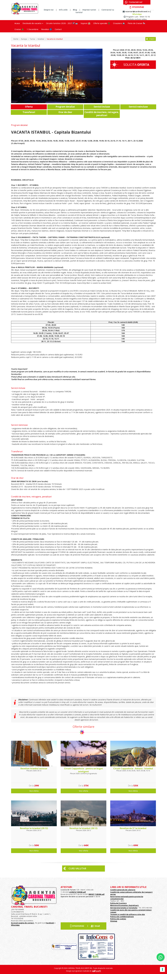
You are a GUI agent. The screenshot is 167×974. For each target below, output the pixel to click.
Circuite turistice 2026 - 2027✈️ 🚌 (62, 23)
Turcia (32, 39)
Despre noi (48, 9)
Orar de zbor (65, 112)
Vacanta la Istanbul (55, 39)
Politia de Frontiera (118, 903)
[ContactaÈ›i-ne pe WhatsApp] (160, 957)
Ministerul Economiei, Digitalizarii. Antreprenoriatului (124, 906)
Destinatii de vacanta (32, 23)
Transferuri (29, 112)
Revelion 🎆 (46, 29)
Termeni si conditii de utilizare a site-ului (127, 914)
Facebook (50, 923)
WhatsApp (137, 14)
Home (15, 39)
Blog (75, 9)
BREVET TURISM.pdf (97, 894)
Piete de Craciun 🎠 (136, 23)
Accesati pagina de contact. (22, 923)
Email (97, 926)
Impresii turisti (89, 9)
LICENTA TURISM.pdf (77, 892)
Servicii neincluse (138, 106)
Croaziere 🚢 (119, 23)
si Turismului (131, 908)
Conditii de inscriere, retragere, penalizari (102, 114)
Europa (24, 39)
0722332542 (78, 926)
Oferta (29, 106)
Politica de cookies (118, 919)
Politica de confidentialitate (122, 917)
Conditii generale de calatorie (122, 890)
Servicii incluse (102, 106)
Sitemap (113, 921)
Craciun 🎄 (19, 29)
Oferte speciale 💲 (101, 23)
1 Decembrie (32, 29)
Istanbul (40, 39)
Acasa (17, 23)
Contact (58, 29)
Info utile (63, 9)
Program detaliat (65, 106)
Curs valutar (77, 868)
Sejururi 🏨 (85, 23)
